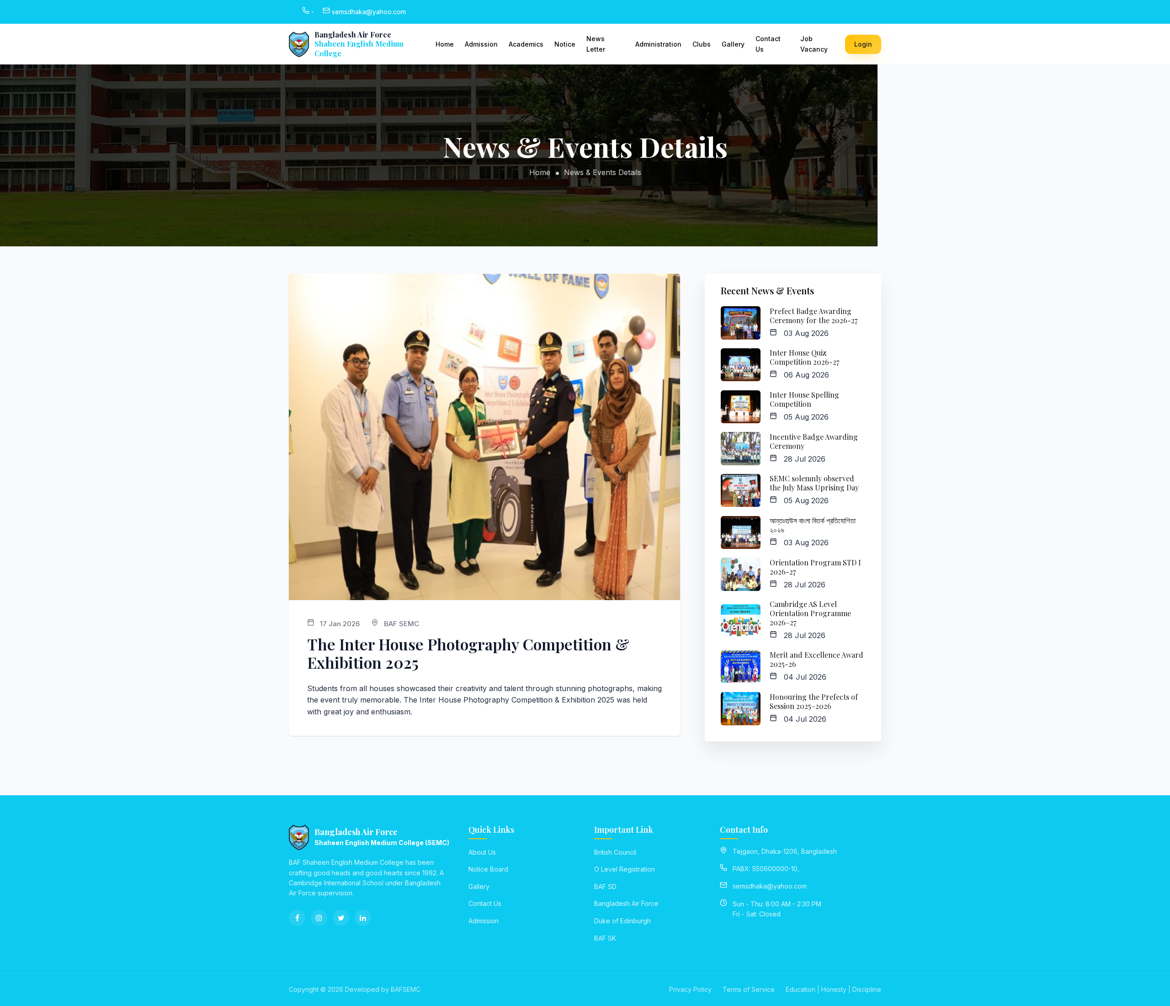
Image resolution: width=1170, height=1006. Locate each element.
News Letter (595, 44)
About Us (482, 852)
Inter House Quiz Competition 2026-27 (804, 357)
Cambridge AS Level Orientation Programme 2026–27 (810, 613)
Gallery (733, 44)
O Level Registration (624, 869)
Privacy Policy (690, 989)
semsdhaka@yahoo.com (770, 886)
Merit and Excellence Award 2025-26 (816, 659)
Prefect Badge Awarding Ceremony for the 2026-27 (813, 315)
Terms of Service (749, 989)
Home (445, 44)
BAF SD (605, 886)
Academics (526, 44)
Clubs (701, 44)
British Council (615, 852)
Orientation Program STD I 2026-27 (815, 567)
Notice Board (488, 869)
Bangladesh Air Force (626, 903)
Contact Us (768, 44)
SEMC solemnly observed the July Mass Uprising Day (814, 483)
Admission (481, 44)
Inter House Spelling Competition (804, 399)
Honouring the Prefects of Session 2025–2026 (814, 701)
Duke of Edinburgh (622, 921)
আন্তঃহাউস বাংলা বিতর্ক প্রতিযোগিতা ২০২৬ (813, 525)
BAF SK (605, 938)
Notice (564, 44)
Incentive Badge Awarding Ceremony (814, 441)
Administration (658, 44)
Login (863, 44)
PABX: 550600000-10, (766, 869)
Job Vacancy (814, 44)
